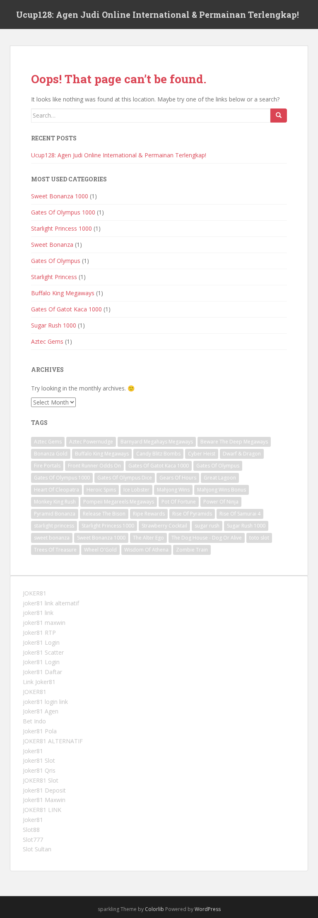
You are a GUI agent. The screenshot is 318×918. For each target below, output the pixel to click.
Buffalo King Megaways (62, 293)
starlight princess (54, 525)
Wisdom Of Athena (146, 549)
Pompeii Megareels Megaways (118, 501)
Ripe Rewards (149, 513)
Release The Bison (104, 513)
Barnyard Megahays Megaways (156, 441)
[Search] (278, 115)
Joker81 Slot (39, 760)
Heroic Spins (101, 489)
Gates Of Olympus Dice (124, 477)
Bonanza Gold (50, 453)
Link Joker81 (39, 682)
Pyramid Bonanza (54, 513)
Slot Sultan (37, 849)
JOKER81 (34, 593)
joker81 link (38, 613)
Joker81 (33, 751)
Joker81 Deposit (44, 790)
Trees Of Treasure (55, 549)
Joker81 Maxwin (44, 800)
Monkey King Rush (55, 501)
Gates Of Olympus (55, 261)
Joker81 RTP (39, 632)
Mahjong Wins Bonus (221, 489)
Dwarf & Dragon (242, 453)
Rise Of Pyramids (192, 513)
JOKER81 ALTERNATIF (53, 741)
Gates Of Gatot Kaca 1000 (66, 309)
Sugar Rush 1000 (53, 325)
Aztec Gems (47, 341)
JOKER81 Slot (40, 780)
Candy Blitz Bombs (158, 453)
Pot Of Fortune (178, 501)
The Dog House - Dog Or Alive (206, 537)
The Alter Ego (148, 537)
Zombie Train (192, 549)
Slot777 (33, 839)
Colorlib (154, 909)
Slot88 (31, 830)
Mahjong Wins (173, 489)
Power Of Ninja (220, 501)
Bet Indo (34, 721)
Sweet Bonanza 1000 (59, 196)
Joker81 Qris (39, 770)
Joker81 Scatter (43, 652)
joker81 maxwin (44, 622)
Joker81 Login (41, 642)
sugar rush (207, 525)
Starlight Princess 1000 (61, 228)
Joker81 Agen (40, 711)
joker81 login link (45, 702)
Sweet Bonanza (52, 244)
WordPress (208, 909)
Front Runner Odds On (94, 465)
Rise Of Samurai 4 (239, 513)
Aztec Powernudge (91, 441)
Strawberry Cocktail (164, 525)
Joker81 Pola (40, 731)
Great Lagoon (220, 477)
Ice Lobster (136, 489)
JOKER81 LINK (42, 810)
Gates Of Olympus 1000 (63, 212)
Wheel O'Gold (100, 549)
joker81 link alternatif (51, 603)
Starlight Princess (54, 277)
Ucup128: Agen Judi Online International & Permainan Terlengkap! (157, 14)
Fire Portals (47, 465)
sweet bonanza (52, 537)
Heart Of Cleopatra (56, 489)
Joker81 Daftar (42, 672)
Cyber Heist (201, 453)
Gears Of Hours (177, 477)
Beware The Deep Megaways (234, 441)
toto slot (259, 537)
